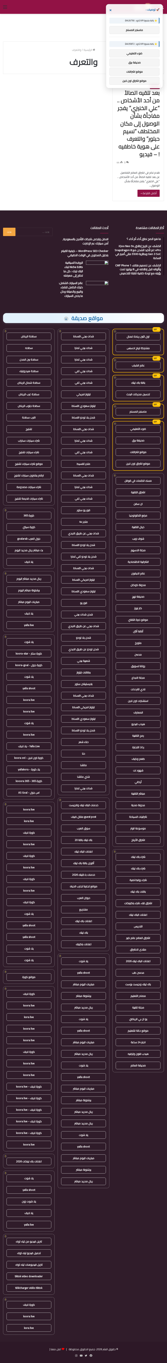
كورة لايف (29, 832)
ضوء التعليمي (138, 428)
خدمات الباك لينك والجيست (83, 805)
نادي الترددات (138, 689)
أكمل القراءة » (149, 193)
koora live (29, 699)
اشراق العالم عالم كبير (138, 937)
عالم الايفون (138, 573)
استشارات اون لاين (138, 700)
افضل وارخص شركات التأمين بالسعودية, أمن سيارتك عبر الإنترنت (85, 241)
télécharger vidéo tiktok (28, 1287)
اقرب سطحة (29, 417)
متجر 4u (83, 521)
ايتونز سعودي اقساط (84, 405)
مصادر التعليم (138, 995)
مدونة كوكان (138, 584)
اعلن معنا (56, 1349)
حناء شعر (84, 741)
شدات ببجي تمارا (83, 347)
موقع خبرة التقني (138, 619)
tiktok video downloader (29, 1276)
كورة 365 (29, 515)
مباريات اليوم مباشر (83, 984)
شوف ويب (138, 538)
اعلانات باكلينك (83, 944)
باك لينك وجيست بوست (138, 984)
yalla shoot (83, 972)
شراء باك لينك (138, 856)
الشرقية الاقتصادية (138, 561)
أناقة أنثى (138, 631)
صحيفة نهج (138, 596)
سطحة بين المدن (29, 359)
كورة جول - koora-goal (28, 665)
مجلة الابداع (138, 677)
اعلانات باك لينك (83, 921)
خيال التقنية (138, 527)
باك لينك (83, 932)
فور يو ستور (83, 510)
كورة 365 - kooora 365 (29, 780)
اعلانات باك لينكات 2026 (29, 1161)
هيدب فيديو (138, 724)
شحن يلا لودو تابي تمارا (84, 556)
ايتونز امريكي (83, 394)
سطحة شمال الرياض (28, 382)
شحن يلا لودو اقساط (83, 417)
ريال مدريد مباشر (83, 1007)
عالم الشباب (138, 365)
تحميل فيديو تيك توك (29, 1253)
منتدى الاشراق (138, 949)
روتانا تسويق (138, 666)
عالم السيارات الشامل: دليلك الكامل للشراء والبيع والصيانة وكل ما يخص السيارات (71, 289)
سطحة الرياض (29, 336)
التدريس (138, 926)
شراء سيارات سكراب (29, 440)
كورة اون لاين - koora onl (28, 757)
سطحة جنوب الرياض (29, 405)
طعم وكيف (138, 758)
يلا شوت (83, 961)
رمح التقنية (138, 735)
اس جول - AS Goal (29, 792)
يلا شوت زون (29, 1201)
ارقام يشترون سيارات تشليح (29, 475)
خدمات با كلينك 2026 (83, 874)
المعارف (138, 712)
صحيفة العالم (138, 1065)
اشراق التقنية (138, 492)
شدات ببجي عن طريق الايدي (83, 533)
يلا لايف (28, 561)
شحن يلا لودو (83, 637)
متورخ (138, 642)
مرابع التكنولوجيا (138, 515)
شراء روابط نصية (138, 879)
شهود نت (138, 770)
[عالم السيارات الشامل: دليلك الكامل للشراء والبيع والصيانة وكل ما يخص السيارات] (97, 288)
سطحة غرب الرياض (29, 394)
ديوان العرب (83, 897)
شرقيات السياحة (138, 816)
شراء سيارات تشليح (29, 452)
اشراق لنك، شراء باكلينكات (138, 903)
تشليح (29, 429)
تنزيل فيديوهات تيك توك (29, 1264)
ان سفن (138, 503)
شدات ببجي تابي (83, 371)
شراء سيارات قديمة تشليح (29, 498)
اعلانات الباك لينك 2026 (138, 961)
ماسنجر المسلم (138, 411)
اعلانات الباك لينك (138, 914)
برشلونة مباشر (83, 995)
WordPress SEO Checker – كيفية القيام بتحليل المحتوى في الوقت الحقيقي (84, 253)
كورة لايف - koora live (29, 1086)
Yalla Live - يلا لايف (29, 746)
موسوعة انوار (138, 828)
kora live (29, 821)
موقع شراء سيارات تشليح (29, 463)
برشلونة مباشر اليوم (29, 590)
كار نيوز (138, 608)
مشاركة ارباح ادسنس (138, 348)
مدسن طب (138, 972)
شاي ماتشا (83, 776)
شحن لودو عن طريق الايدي (83, 649)
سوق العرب (83, 828)
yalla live (29, 625)
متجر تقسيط (83, 463)
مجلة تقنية (138, 1007)
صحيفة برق (138, 440)
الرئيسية (88, 49)
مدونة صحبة (138, 805)
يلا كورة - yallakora (29, 769)
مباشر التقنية (138, 793)
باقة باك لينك (138, 382)
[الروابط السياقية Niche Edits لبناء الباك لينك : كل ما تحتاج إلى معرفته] (97, 268)
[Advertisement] (83, 27)
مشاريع (83, 909)
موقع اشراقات (138, 452)
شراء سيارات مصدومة (28, 486)
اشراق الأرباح (138, 839)
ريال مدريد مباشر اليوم (28, 578)
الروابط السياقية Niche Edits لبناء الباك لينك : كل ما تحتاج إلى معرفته (73, 269)
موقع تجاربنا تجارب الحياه (83, 886)
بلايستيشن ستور (83, 684)
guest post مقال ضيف (83, 816)
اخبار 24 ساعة (138, 1042)
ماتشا (83, 765)
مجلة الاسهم (138, 550)
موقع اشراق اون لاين (138, 463)
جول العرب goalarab (28, 538)
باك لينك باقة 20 (83, 839)
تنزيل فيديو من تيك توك (29, 1241)
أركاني (138, 781)
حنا (83, 753)
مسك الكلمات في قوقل (138, 480)
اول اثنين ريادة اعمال (138, 336)
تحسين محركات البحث (138, 394)
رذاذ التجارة (138, 747)
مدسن (138, 654)
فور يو (83, 602)
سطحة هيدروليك (28, 371)
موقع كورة (28, 976)
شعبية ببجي (83, 660)
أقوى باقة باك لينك (83, 863)
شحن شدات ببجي (83, 614)
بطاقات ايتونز (84, 672)
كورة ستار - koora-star (29, 653)
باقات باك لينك (138, 891)
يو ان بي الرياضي (138, 1019)
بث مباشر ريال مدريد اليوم (29, 550)
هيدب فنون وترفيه (138, 1053)
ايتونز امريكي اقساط (83, 579)
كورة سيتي (29, 527)
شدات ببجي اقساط (83, 336)
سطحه (29, 347)
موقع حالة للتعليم (138, 1030)
